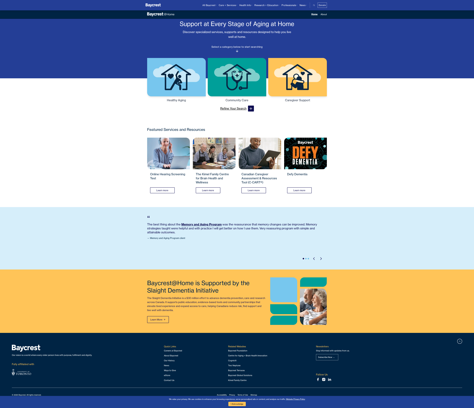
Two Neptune (234, 365)
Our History (169, 360)
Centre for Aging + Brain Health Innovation (247, 355)
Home (314, 14)
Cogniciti (232, 360)
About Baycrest (171, 355)
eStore (167, 375)
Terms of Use (242, 395)
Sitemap (253, 395)
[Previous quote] (314, 259)
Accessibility (222, 395)
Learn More (156, 319)
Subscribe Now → (326, 357)
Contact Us (169, 380)
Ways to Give (170, 370)
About (324, 14)
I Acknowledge (237, 404)
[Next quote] (321, 259)
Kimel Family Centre (237, 380)
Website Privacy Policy (295, 399)
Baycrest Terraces (236, 370)
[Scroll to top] (459, 341)
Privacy (232, 395)
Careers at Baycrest (173, 350)
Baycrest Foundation (237, 350)
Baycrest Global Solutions (240, 375)
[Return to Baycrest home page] (153, 5)
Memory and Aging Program (201, 224)
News (166, 365)
